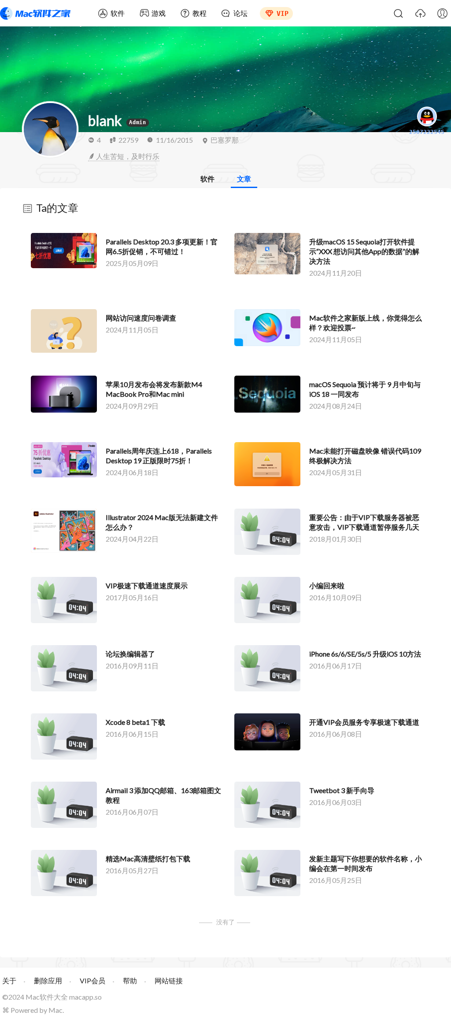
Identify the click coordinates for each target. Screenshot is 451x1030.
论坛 (240, 13)
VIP (282, 14)
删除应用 (48, 980)
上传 (420, 13)
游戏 (159, 13)
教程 (199, 13)
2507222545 (426, 132)
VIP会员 (92, 980)
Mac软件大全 (47, 997)
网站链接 (169, 980)
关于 (9, 980)
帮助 (130, 980)
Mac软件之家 (35, 13)
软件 (118, 13)
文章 (244, 178)
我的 (442, 13)
